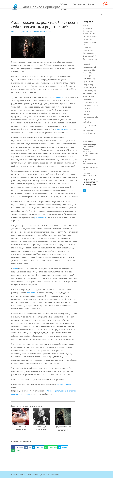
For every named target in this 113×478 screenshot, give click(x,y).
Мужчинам (87, 82)
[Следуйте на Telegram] (90, 190)
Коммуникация (88, 67)
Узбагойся (87, 122)
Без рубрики (87, 133)
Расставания (87, 93)
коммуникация (61, 129)
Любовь (86, 76)
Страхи (85, 108)
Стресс (85, 111)
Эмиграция (87, 130)
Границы (86, 39)
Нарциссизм (87, 85)
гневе (15, 268)
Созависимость (89, 105)
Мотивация (87, 79)
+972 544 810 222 (89, 163)
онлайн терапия (64, 384)
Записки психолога (90, 59)
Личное (85, 73)
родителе (31, 292)
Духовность (87, 53)
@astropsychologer (90, 175)
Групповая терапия (90, 42)
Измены (86, 64)
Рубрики (63, 4)
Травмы (86, 114)
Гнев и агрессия (89, 36)
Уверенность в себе (90, 117)
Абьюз (14, 31)
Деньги (85, 47)
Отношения (34, 31)
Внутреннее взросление (87, 32)
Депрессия (87, 50)
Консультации (79, 4)
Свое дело (87, 99)
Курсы (91, 4)
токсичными (57, 97)
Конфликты (23, 31)
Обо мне (64, 10)
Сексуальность (88, 102)
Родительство (46, 31)
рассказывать (40, 217)
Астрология (87, 28)
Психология (87, 90)
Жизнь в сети (88, 56)
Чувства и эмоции (89, 125)
